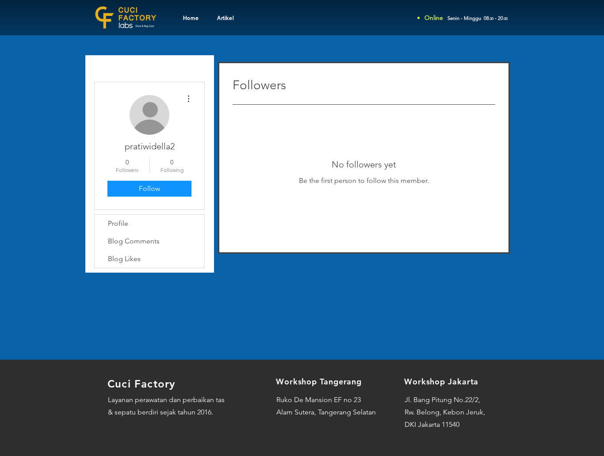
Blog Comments (134, 241)
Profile (118, 223)
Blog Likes (124, 259)
